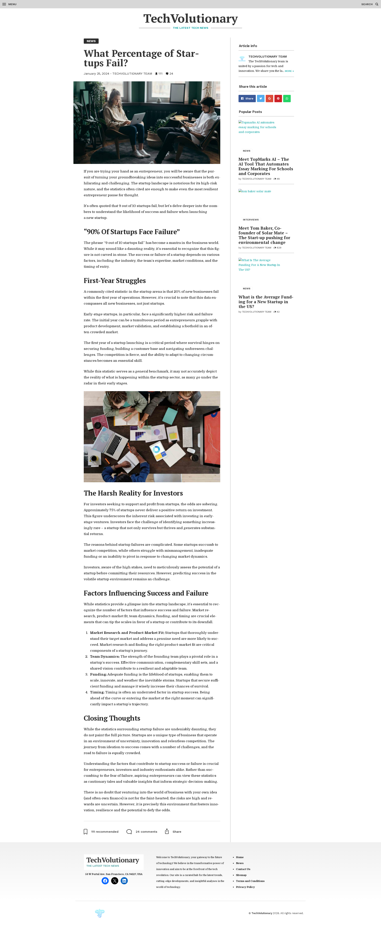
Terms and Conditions (250, 881)
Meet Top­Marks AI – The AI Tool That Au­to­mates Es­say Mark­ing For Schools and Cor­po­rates (266, 166)
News (239, 863)
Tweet (261, 98)
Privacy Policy (245, 887)
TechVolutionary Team (132, 73)
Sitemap (241, 875)
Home (240, 857)
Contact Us (243, 869)
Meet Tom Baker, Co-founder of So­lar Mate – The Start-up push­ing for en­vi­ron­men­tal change (264, 235)
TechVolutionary (190, 18)
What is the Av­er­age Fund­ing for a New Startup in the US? (266, 301)
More (289, 71)
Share (249, 98)
